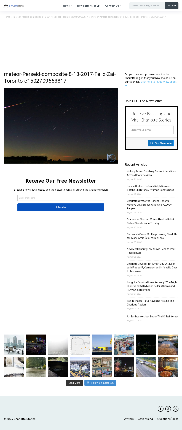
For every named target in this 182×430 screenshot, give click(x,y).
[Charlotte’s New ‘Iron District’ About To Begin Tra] (80, 367)
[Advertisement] (91, 46)
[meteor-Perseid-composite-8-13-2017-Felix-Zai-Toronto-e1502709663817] (61, 162)
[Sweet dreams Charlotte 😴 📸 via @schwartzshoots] (146, 345)
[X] (175, 409)
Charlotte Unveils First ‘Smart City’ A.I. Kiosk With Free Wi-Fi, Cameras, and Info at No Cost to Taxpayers (152, 267)
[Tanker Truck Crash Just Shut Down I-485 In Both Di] (146, 367)
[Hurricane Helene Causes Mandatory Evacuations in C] (36, 367)
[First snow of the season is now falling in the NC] (58, 345)
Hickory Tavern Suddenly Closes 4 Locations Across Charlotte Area (151, 173)
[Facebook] (160, 409)
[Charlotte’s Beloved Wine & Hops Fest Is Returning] (124, 345)
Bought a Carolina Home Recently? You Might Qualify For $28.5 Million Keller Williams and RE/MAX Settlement (152, 286)
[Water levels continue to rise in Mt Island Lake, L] (168, 345)
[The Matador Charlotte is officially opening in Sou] (168, 367)
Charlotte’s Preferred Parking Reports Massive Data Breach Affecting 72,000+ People (149, 205)
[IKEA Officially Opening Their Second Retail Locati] (102, 345)
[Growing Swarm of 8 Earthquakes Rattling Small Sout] (80, 345)
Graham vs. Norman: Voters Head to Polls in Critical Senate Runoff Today (151, 221)
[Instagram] (168, 409)
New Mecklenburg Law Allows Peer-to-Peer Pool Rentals (151, 251)
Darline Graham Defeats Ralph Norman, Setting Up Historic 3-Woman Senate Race (150, 188)
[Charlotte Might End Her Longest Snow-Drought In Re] (14, 345)
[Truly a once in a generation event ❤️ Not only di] (36, 345)
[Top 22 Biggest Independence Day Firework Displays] (124, 367)
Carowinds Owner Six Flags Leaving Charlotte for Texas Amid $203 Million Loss (152, 236)
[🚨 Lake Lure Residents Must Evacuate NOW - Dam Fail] (14, 367)
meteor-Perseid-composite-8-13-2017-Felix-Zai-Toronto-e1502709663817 (51, 16)
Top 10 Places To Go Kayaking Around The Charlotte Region (150, 302)
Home (7, 16)
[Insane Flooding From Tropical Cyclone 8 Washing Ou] (58, 367)
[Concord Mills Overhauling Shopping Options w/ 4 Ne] (102, 367)
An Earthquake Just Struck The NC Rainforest (152, 316)
